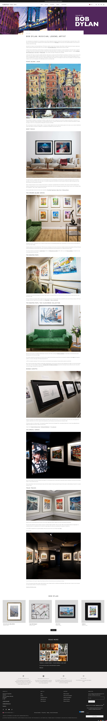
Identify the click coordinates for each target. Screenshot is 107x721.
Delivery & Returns (67, 701)
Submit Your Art (43, 699)
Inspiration (64, 4)
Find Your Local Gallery (67, 697)
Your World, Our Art (44, 697)
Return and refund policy (54, 712)
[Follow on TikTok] (11, 709)
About (41, 693)
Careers (42, 695)
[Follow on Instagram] (6, 709)
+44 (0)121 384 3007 (6, 701)
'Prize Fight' (49, 190)
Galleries (52, 4)
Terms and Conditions (37, 712)
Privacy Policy (44, 712)
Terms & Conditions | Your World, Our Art (53, 663)
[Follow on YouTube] (9, 709)
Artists (46, 4)
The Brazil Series (31, 52)
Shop (42, 4)
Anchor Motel (58, 624)
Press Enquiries (43, 701)
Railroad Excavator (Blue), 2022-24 (9, 624)
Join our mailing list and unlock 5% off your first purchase (53, 1)
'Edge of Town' (59, 190)
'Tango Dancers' (53, 190)
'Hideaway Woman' (65, 190)
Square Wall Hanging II (33, 624)
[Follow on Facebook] (3, 709)
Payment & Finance (67, 699)
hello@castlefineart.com (7, 703)
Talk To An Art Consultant (68, 695)
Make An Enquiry (66, 693)
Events (57, 4)
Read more (41, 667)
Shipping (48, 712)
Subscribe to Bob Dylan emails (31, 587)
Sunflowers (84, 624)
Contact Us (4, 706)
